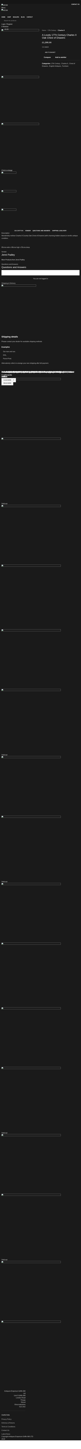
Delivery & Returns (8, 1423)
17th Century (52, 30)
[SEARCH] (76, 20)
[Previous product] (75, 30)
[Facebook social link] (35, 1)
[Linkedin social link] (45, 1)
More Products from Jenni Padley (13, 260)
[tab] (18, 231)
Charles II (61, 30)
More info (3, 1447)
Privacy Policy (6, 1419)
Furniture (65, 66)
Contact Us (5, 1430)
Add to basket (50, 52)
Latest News (5, 1434)
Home (44, 30)
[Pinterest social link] (43, 1)
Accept (10, 1447)
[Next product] (79, 30)
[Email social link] (40, 1)
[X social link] (38, 1)
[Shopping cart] (2, 13)
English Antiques (55, 66)
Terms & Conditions (8, 1427)
